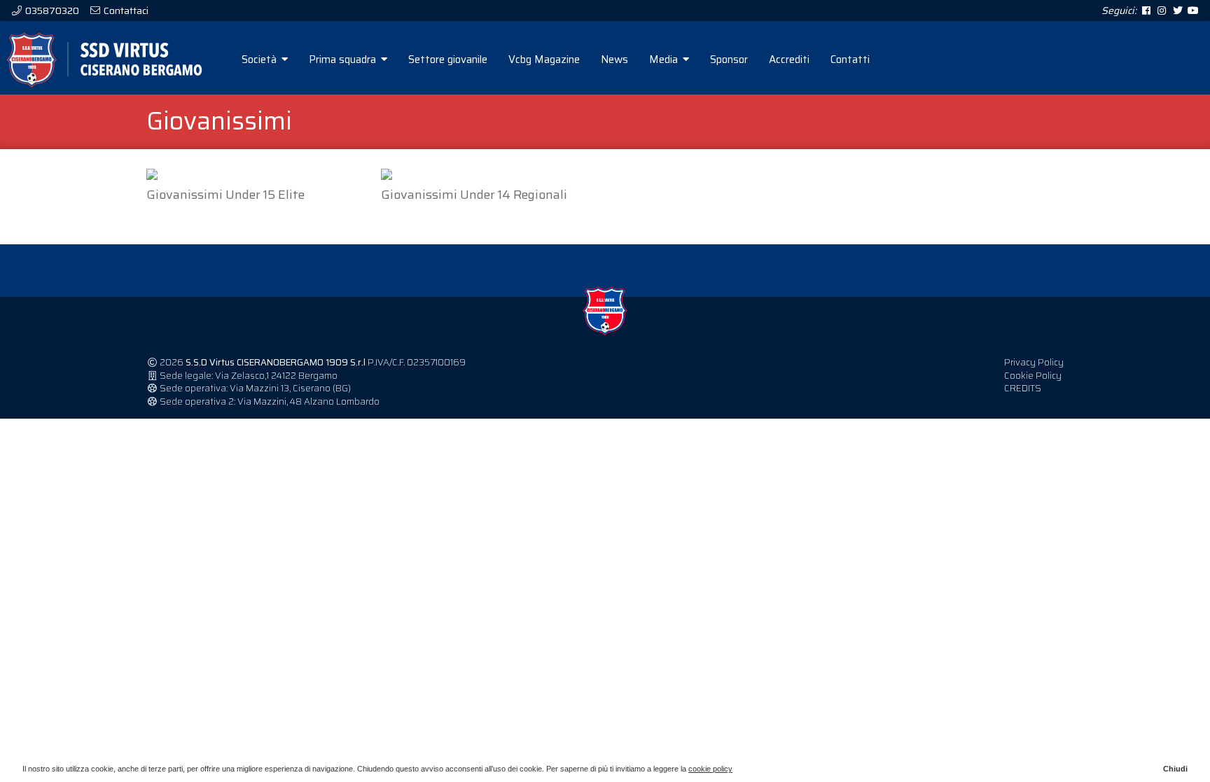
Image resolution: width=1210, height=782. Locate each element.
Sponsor (729, 59)
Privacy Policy (1034, 362)
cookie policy (710, 768)
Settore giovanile (447, 59)
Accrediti (789, 59)
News (614, 59)
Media (665, 59)
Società (260, 59)
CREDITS (1022, 388)
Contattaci (125, 10)
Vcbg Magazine (544, 59)
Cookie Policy (1033, 375)
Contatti (850, 59)
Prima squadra (344, 59)
